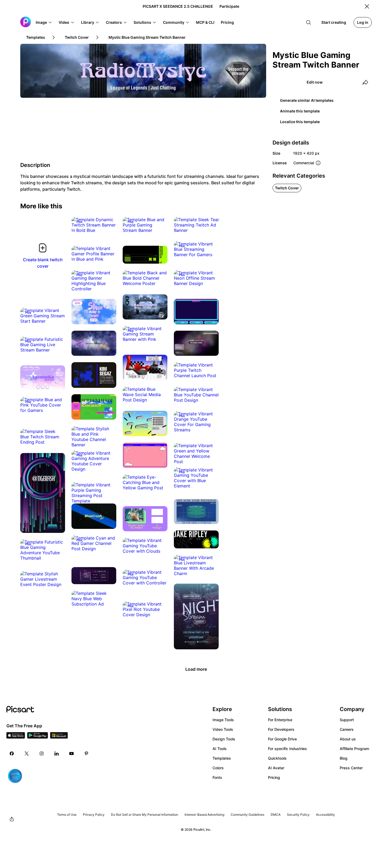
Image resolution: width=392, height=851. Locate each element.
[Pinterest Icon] (86, 753)
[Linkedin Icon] (56, 753)
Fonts (217, 777)
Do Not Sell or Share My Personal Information (144, 815)
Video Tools (223, 729)
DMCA (276, 815)
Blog (343, 758)
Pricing (274, 777)
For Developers (281, 729)
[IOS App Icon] (15, 737)
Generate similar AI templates (307, 100)
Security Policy (298, 815)
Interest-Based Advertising (204, 815)
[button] (44, 22)
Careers (347, 729)
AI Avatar (276, 768)
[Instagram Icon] (41, 753)
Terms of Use (67, 815)
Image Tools (223, 719)
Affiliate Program (354, 748)
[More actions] (108, 225)
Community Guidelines (247, 815)
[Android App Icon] (37, 737)
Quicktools (277, 758)
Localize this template (300, 121)
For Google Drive (282, 739)
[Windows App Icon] (59, 737)
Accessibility (325, 815)
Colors (218, 768)
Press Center (351, 768)
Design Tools (224, 739)
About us (348, 739)
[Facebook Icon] (11, 753)
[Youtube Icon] (71, 753)
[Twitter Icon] (26, 753)
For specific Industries (287, 748)
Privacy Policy (94, 815)
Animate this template (300, 111)
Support (347, 719)
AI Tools (220, 748)
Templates (222, 758)
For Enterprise (280, 719)
